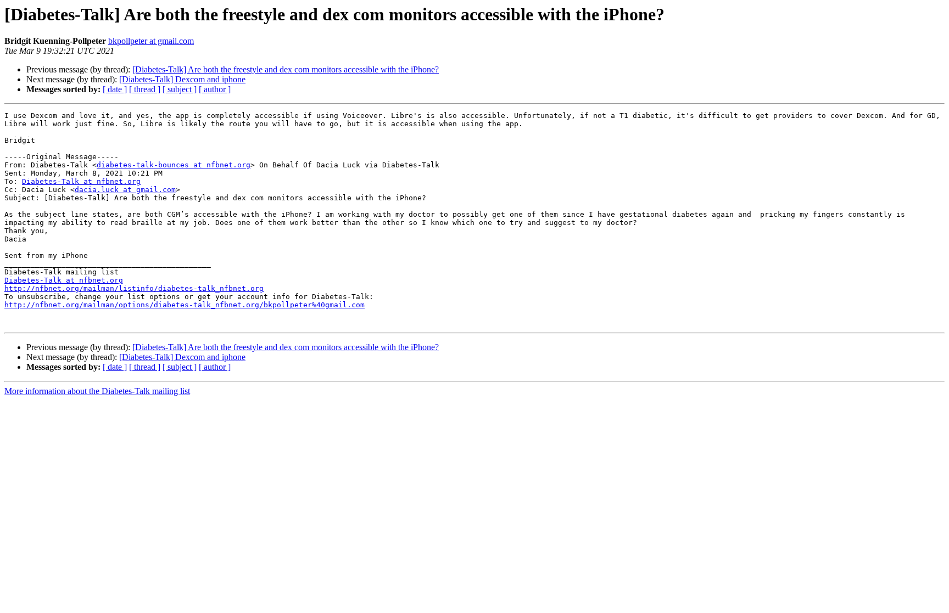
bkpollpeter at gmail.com (151, 41)
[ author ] (215, 89)
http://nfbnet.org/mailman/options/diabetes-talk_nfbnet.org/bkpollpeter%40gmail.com (184, 305)
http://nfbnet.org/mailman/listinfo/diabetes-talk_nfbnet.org (134, 288)
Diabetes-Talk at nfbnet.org (81, 181)
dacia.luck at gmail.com (125, 189)
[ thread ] (144, 89)
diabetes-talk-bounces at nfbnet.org (173, 165)
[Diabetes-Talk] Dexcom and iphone (182, 79)
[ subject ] (180, 89)
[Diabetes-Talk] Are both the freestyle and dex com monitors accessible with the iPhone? (285, 69)
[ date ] (115, 89)
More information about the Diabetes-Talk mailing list (97, 391)
